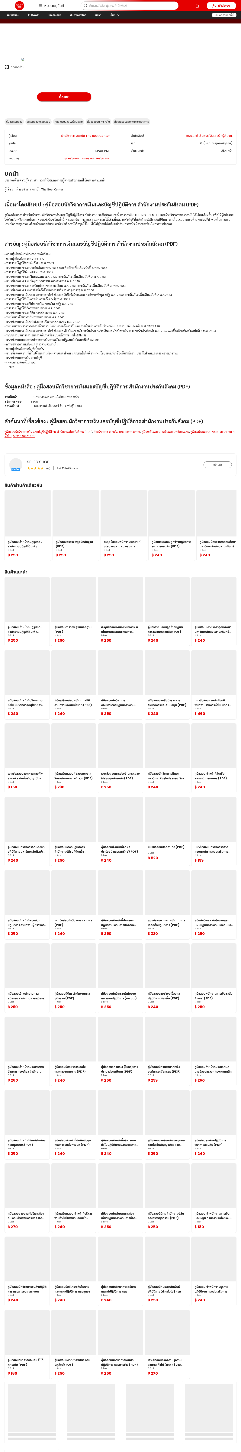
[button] (224, 15)
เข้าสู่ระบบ (224, 5)
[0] (197, 5)
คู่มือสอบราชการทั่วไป (98, 122)
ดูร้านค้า (217, 465)
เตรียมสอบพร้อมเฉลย (38, 122)
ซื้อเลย (64, 97)
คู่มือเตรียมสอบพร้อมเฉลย (69, 122)
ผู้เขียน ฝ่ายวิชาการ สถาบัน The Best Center (67, 43)
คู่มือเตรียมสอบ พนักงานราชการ (131, 122)
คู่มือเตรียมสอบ (14, 122)
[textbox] (120, 312)
